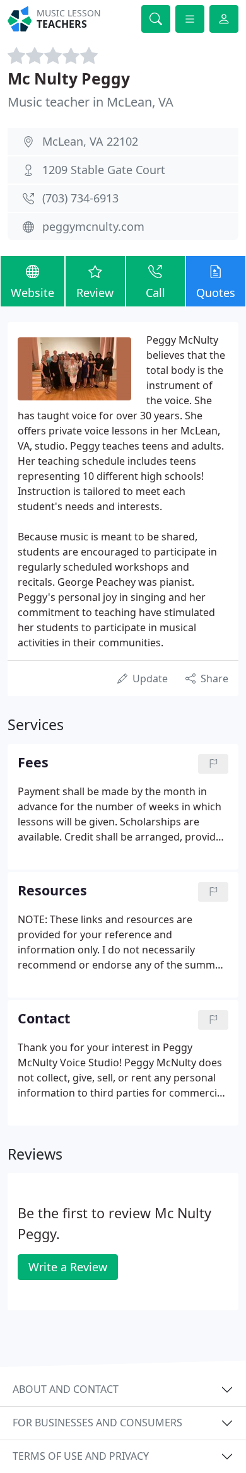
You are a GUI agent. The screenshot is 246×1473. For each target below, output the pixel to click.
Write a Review (67, 1266)
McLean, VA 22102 (90, 141)
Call (155, 292)
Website (32, 292)
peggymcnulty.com (93, 226)
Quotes (215, 292)
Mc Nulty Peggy (69, 78)
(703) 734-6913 (80, 198)
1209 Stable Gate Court (103, 169)
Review (95, 292)
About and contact (66, 1389)
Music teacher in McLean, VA (90, 101)
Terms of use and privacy (81, 1456)
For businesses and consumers (97, 1422)
